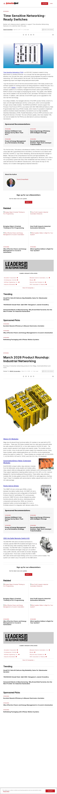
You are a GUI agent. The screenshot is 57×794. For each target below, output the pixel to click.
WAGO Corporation (15, 371)
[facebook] (23, 34)
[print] (53, 34)
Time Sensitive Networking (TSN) (13, 72)
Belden (13, 87)
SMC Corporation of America (37, 284)
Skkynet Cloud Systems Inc (37, 282)
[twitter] (28, 34)
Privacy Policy (6, 791)
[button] (4, 4)
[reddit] (31, 34)
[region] (28, 791)
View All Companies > (28, 288)
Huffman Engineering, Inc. (11, 282)
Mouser (32, 280)
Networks (6, 11)
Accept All (50, 790)
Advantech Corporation (10, 277)
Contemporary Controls (10, 280)
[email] (33, 34)
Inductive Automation (9, 284)
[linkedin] (26, 34)
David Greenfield (7, 29)
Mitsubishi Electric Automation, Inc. (39, 277)
